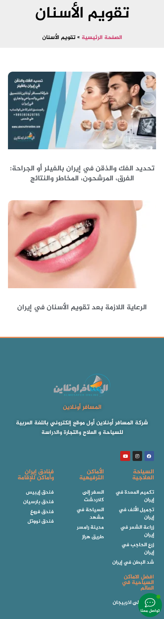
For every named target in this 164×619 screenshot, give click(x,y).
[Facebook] (149, 456)
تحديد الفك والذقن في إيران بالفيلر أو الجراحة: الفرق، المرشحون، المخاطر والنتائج (82, 174)
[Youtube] (125, 456)
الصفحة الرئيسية (102, 37)
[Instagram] (137, 456)
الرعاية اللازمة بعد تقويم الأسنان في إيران (82, 308)
